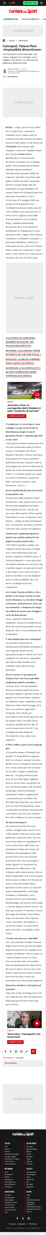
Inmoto (7, 1177)
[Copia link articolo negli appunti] (26, 1051)
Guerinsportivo (10, 1182)
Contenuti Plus (10, 19)
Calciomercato (10, 1164)
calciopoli (13, 77)
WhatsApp (33, 1224)
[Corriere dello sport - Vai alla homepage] (23, 11)
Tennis (28, 1154)
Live (13, 3)
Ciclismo (29, 1164)
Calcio (12, 41)
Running (29, 1157)
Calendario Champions (30, 1203)
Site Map (29, 1184)
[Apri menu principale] (4, 3)
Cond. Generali (10, 1210)
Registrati (29, 1187)
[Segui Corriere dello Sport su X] (23, 1218)
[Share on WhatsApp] (16, 1051)
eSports (29, 1161)
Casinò (29, 1212)
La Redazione (10, 1198)
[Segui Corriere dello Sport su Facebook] (17, 1218)
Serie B (7, 1152)
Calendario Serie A (33, 1200)
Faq (6, 1212)
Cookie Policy (10, 1205)
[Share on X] (10, 1051)
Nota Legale (9, 1200)
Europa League (10, 1157)
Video (28, 1195)
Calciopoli (23, 41)
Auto (6, 1172)
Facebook (12, 1224)
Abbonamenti (31, 1172)
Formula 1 (29, 1147)
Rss (27, 1182)
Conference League (12, 1159)
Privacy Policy (10, 1207)
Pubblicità (30, 1179)
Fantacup (8, 1187)
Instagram (21, 1224)
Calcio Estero (10, 1161)
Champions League (12, 1154)
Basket (28, 1152)
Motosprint (9, 1179)
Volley (28, 1159)
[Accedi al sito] (41, 3)
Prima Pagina (31, 1175)
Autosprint (9, 1175)
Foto (28, 1198)
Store (28, 1177)
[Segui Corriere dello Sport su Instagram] (28, 1218)
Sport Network (10, 1184)
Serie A (10, 402)
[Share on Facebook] (5, 1051)
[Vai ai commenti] (33, 1051)
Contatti (8, 1195)
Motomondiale (31, 1149)
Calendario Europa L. (34, 1207)
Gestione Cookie (11, 1202)
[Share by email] (21, 1051)
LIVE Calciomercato (31, 19)
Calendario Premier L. (34, 1209)
